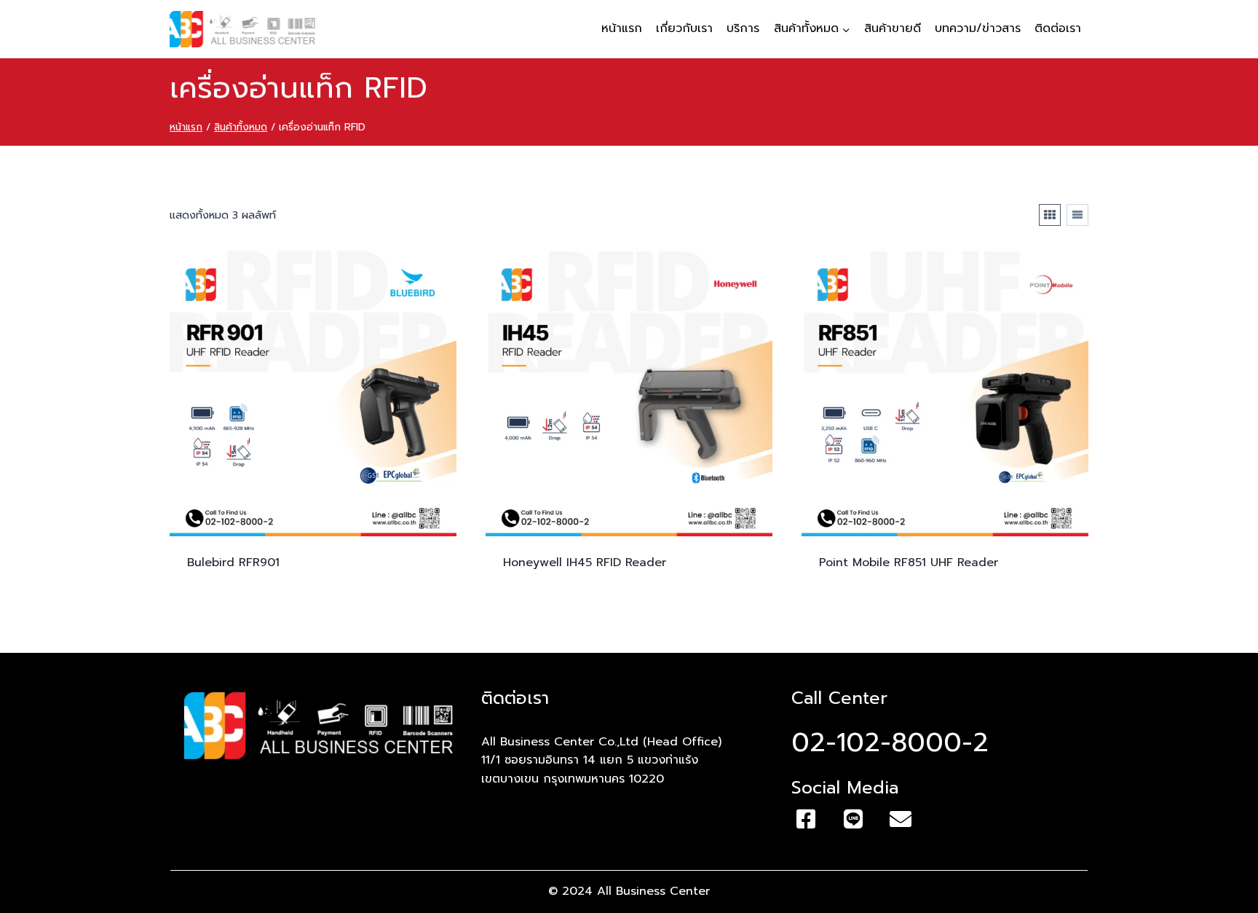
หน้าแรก (621, 28)
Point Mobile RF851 (908, 562)
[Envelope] (900, 819)
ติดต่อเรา (1058, 28)
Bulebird (233, 562)
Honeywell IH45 (584, 562)
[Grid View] (1050, 215)
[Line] (853, 819)
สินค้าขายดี (892, 28)
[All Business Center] (242, 29)
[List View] (1077, 215)
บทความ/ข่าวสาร (978, 28)
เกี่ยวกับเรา (684, 28)
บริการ (743, 28)
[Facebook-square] (806, 819)
